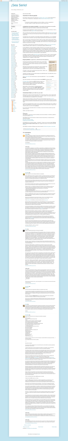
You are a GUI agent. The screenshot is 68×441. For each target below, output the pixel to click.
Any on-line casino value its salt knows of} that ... (15, 33)
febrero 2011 (13, 50)
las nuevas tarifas (27, 76)
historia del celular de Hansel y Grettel (47, 18)
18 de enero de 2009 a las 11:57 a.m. (30, 265)
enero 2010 (13, 61)
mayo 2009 (12, 70)
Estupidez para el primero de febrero (28, 120)
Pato (13, 104)
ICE (34, 129)
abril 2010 (12, 58)
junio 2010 (12, 56)
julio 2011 (12, 49)
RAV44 (14, 105)
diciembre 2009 (13, 62)
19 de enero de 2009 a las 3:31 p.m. (30, 283)
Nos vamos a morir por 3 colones (28, 119)
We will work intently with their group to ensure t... (15, 42)
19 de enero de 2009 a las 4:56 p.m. (30, 301)
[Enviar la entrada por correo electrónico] (36, 128)
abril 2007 (12, 97)
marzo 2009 (13, 72)
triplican (50, 32)
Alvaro (26, 304)
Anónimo (27, 287)
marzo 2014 (13, 47)
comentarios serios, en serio (42, 17)
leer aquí (31, 115)
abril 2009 (12, 71)
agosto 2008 (13, 80)
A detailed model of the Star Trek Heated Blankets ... (15, 40)
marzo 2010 (13, 59)
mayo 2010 (12, 57)
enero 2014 (13, 48)
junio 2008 (12, 82)
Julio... (26, 229)
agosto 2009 (13, 67)
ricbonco (14, 111)
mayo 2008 (12, 83)
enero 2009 (13, 74)
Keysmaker (27, 172)
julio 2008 (12, 81)
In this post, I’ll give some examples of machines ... (15, 37)
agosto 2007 (13, 93)
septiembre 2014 (13, 46)
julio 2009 (12, 68)
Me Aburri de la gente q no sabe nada (49, 126)
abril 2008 (12, 84)
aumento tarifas (27, 129)
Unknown (26, 134)
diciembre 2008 (13, 75)
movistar (35, 357)
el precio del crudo (36, 54)
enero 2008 (13, 87)
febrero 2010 (13, 60)
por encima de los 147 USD (51, 44)
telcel (37, 357)
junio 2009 (12, 69)
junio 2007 (12, 95)
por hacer (51, 98)
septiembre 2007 (13, 92)
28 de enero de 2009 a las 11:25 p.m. (30, 409)
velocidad (54, 32)
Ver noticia (24, 124)
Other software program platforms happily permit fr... (15, 35)
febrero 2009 (13, 73)
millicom (50, 357)
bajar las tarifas (34, 30)
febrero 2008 (13, 86)
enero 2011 (12, 51)
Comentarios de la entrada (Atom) (32, 428)
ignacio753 (14, 108)
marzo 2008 (13, 85)
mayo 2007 (12, 96)
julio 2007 (12, 94)
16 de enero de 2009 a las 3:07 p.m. (30, 169)
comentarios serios (31, 129)
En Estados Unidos (26, 81)
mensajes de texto (38, 129)
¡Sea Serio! (19, 5)
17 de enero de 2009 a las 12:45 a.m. (30, 226)
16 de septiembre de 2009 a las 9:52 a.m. (31, 423)
